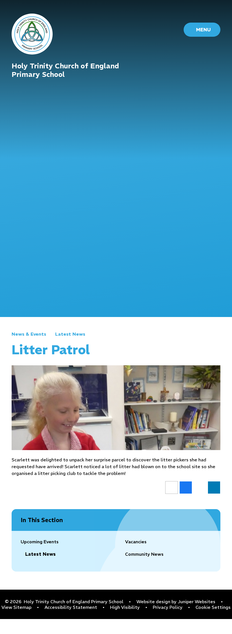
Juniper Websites (196, 601)
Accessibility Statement (70, 607)
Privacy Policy (167, 607)
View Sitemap (16, 607)
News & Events (29, 334)
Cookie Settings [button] (213, 607)
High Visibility (125, 607)
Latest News (70, 334)
